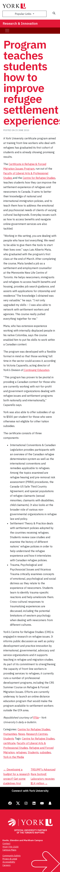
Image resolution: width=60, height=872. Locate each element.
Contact (6, 843)
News (21, 734)
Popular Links (23, 13)
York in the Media (13, 757)
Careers (6, 865)
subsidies (45, 752)
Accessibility (8, 861)
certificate (9, 743)
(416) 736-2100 (10, 846)
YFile (36, 717)
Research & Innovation (20, 23)
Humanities (10, 734)
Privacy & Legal (9, 858)
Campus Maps (9, 849)
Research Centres (37, 734)
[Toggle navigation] (7, 30)
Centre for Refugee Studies (39, 178)
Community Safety (11, 855)
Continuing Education (36, 370)
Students (8, 738)
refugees (21, 752)
